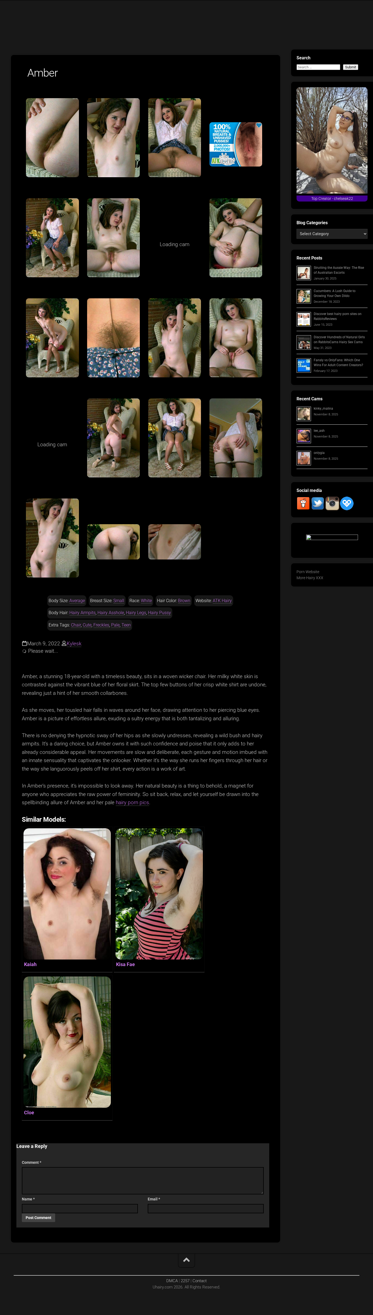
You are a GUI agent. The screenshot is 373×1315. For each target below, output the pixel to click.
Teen (126, 625)
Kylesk (74, 643)
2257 (185, 1280)
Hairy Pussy (159, 612)
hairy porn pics (132, 802)
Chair (76, 625)
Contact (200, 1280)
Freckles (101, 625)
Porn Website (308, 572)
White (146, 600)
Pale (115, 625)
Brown (184, 600)
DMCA (172, 1280)
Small (118, 600)
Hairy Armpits (82, 612)
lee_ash (319, 431)
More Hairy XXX (310, 578)
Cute (87, 625)
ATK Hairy (222, 600)
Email (154, 1199)
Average (77, 600)
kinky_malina (323, 408)
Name (28, 1199)
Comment (31, 1162)
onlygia (319, 453)
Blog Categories (312, 222)
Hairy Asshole (110, 612)
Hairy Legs (136, 612)
